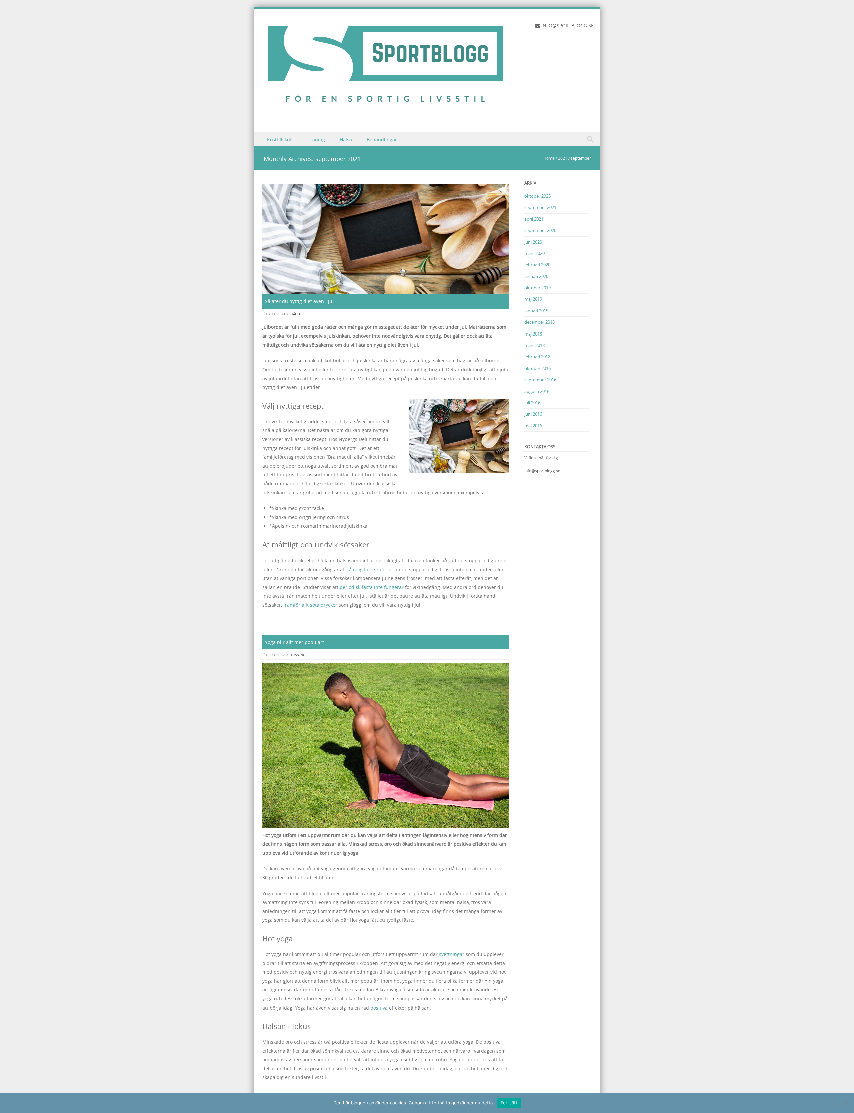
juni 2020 (533, 242)
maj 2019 (533, 299)
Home (549, 158)
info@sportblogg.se (542, 470)
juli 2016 (532, 403)
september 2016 (540, 380)
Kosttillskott (280, 139)
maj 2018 (533, 334)
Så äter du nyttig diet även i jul (299, 301)
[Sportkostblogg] (385, 117)
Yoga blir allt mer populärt (294, 642)
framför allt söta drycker (310, 605)
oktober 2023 (537, 196)
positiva (379, 1008)
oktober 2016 (537, 368)
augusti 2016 (536, 391)
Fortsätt (509, 1102)
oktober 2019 (537, 288)
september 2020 (540, 230)
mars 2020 (534, 253)
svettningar (451, 954)
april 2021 (533, 219)
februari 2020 (537, 265)
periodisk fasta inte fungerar (372, 587)
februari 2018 (537, 357)
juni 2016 (533, 414)
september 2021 (540, 207)
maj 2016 (533, 426)
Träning (316, 139)
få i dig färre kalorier (370, 569)
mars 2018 (534, 345)
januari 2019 (536, 311)
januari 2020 (536, 276)
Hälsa (346, 139)
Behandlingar (382, 139)
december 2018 (539, 322)
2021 (562, 158)
